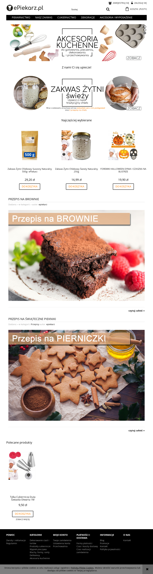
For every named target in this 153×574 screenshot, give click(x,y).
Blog (102, 540)
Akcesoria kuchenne (40, 558)
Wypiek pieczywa (38, 549)
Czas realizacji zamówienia (83, 551)
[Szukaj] (107, 9)
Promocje (104, 543)
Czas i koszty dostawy (87, 546)
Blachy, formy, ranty (39, 552)
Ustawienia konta (61, 543)
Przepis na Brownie (23, 198)
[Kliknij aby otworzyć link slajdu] (76, 43)
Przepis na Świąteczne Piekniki (32, 318)
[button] (23, 519)
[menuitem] (21, 17)
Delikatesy (35, 555)
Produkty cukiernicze (40, 546)
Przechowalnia (60, 546)
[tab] (144, 26)
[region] (76, 43)
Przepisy (35, 324)
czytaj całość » (136, 310)
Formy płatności (84, 543)
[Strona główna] (25, 8)
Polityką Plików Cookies (82, 567)
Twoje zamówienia (62, 540)
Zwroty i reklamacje (16, 540)
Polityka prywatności (110, 549)
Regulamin (11, 543)
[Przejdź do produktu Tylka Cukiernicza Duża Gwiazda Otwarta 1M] (23, 472)
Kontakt (104, 546)
